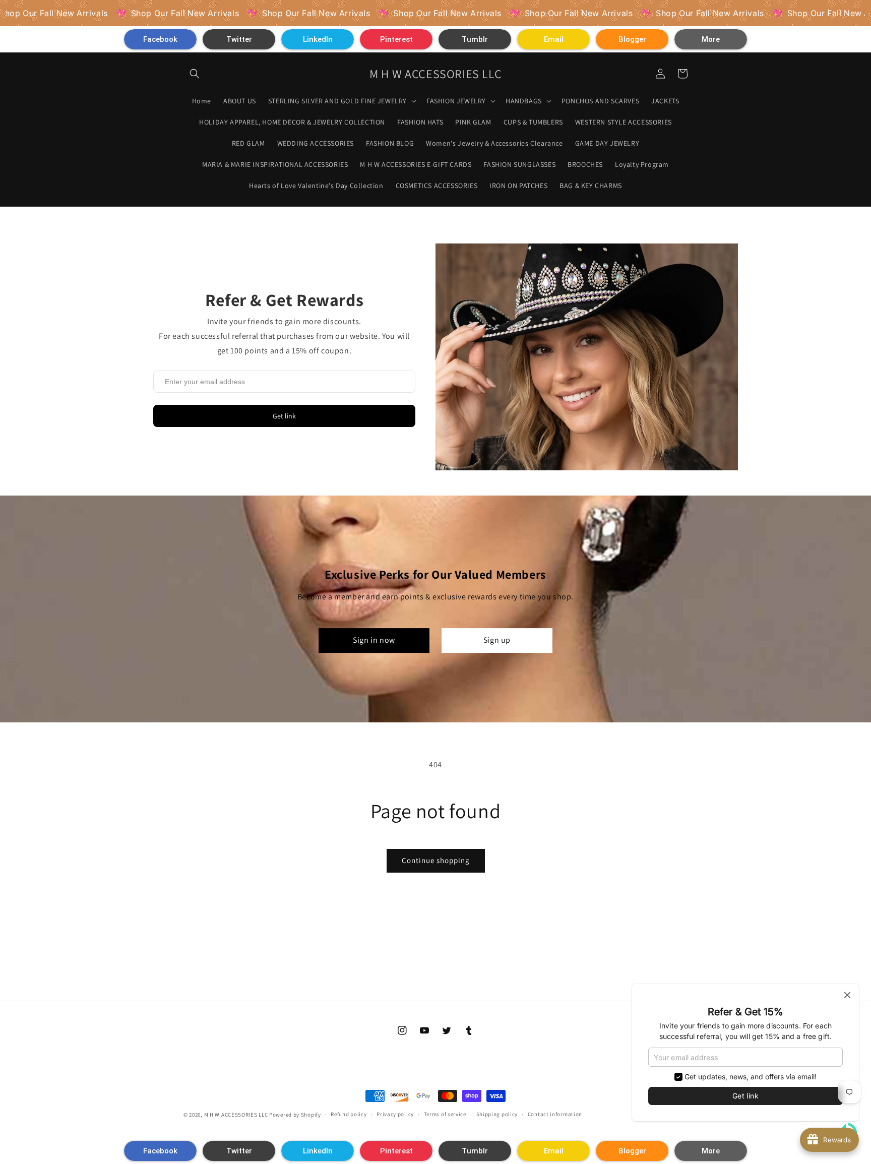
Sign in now (374, 640)
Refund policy (348, 1114)
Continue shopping (436, 860)
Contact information (555, 1114)
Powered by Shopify (295, 1114)
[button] (160, 39)
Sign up (497, 640)
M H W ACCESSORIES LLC (236, 1114)
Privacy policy (395, 1114)
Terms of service (445, 1114)
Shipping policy (497, 1114)
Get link (284, 415)
